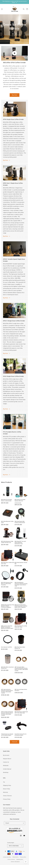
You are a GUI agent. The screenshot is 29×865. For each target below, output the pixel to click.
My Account (6, 755)
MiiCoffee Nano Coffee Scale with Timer (7, 563)
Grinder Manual (7, 769)
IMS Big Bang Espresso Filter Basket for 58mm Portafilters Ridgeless (7, 606)
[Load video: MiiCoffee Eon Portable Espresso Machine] (14, 53)
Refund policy (15, 857)
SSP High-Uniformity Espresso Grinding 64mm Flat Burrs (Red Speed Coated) (7, 691)
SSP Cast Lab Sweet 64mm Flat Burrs (21, 690)
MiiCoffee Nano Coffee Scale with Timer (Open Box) (21, 712)
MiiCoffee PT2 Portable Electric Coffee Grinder (6, 500)
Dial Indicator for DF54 (6, 647)
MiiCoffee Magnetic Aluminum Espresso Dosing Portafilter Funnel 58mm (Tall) (21, 584)
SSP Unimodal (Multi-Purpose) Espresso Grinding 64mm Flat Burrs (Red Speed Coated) (21, 669)
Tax (4, 782)
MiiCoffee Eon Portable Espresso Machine (20, 500)
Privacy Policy (6, 799)
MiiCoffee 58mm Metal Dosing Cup (20, 648)
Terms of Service (7, 795)
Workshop (5, 772)
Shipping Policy (7, 785)
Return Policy (6, 788)
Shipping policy (19, 859)
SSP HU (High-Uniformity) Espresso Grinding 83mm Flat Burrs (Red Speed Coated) (7, 713)
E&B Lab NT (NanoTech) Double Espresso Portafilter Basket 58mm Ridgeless (21, 606)
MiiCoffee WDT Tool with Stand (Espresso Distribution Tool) (20, 542)
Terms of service (11, 859)
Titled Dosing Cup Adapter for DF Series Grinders (7, 735)
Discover (14, 34)
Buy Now (14, 95)
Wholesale (5, 765)
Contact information (15, 861)
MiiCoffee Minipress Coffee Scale (7, 522)
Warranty (5, 792)
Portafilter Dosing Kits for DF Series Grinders (21, 735)
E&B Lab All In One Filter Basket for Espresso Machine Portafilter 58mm (7, 627)
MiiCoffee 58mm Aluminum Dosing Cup (7, 668)
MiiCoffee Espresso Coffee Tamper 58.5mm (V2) (7, 542)
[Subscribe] (23, 823)
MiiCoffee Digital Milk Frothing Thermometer (20, 522)
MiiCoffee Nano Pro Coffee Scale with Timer (21, 626)
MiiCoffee (9, 857)
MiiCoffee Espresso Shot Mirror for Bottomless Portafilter (6, 583)
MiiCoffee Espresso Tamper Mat (21, 563)
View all (14, 741)
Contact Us (6, 762)
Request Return (7, 758)
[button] (2, 9)
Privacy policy (23, 857)
